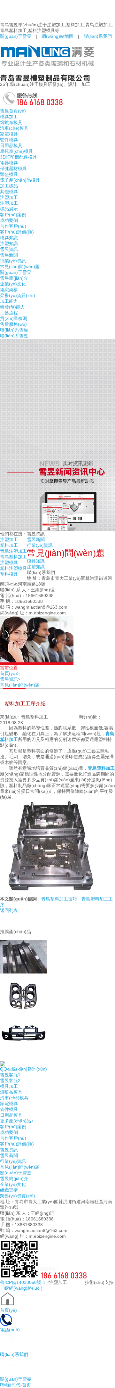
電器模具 (9, 162)
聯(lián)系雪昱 (14, 330)
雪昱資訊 (9, 249)
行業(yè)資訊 (13, 260)
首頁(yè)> (12, 673)
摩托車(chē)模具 (16, 151)
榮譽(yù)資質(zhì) (17, 295)
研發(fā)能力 (12, 306)
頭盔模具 (9, 174)
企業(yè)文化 (13, 283)
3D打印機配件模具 (18, 157)
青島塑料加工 (13, 556)
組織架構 (9, 289)
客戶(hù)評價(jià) (17, 231)
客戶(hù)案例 (13, 214)
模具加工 (9, 116)
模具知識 (9, 237)
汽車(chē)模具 (14, 128)
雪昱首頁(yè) (13, 110)
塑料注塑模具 (13, 568)
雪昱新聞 (9, 255)
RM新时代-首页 (15, 1384)
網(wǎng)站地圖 (57, 36)
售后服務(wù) (13, 324)
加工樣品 (9, 185)
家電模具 (9, 133)
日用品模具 (11, 145)
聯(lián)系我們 (98, 36)
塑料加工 (9, 545)
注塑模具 (9, 562)
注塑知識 (9, 243)
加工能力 (9, 301)
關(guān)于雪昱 (15, 36)
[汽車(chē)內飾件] (57, 992)
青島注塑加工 (13, 551)
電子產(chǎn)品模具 (20, 180)
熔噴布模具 (11, 122)
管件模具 (9, 139)
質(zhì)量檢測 (13, 318)
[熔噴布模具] (57, 954)
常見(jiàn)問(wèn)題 (20, 266)
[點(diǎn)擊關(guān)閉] (0, 1058)
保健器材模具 (13, 168)
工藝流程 (9, 312)
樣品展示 (9, 208)
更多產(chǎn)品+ (17, 1120)
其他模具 (9, 191)
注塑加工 (9, 197)
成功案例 (9, 220)
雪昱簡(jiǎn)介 (14, 278)
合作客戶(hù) (13, 226)
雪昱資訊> (12, 679)
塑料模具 (9, 574)
